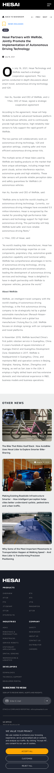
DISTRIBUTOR (35, 645)
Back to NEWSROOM (14, 17)
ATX (31, 598)
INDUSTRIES (9, 621)
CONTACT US (35, 640)
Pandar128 (34, 606)
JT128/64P (7, 606)
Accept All (27, 751)
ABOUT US (33, 636)
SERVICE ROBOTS (11, 643)
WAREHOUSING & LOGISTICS (10, 659)
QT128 (32, 611)
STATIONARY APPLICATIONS (9, 648)
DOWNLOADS (9, 672)
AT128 (5, 598)
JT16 (31, 602)
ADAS (5, 627)
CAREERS (33, 649)
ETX (31, 593)
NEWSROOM (34, 632)
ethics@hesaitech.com (39, 709)
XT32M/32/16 (9, 615)
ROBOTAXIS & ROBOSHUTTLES (10, 633)
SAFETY (32, 627)
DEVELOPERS (10, 666)
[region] (27, 749)
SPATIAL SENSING (11, 653)
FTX (4, 602)
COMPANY (34, 621)
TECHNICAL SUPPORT (12, 677)
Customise (27, 758)
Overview (7, 593)
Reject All (27, 766)
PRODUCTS (9, 587)
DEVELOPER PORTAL (12, 681)
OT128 (5, 611)
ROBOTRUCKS (9, 638)
